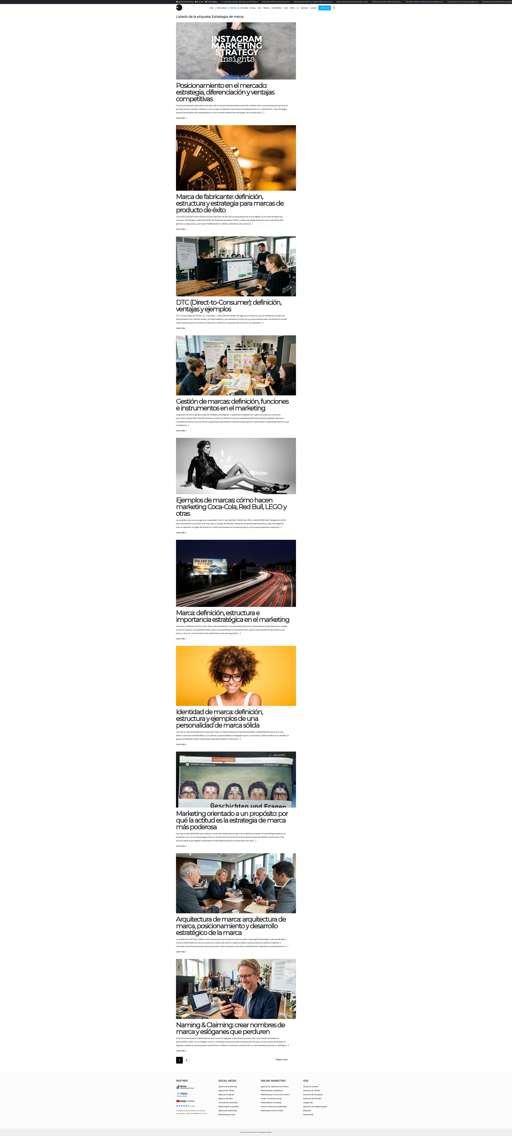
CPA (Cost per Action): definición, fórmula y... (325, 2)
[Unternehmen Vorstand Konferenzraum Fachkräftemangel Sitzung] (236, 883)
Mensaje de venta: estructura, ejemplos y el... (401, 2)
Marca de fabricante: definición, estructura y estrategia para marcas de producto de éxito (229, 203)
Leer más (180, 117)
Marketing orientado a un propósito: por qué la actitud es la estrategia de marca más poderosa (232, 820)
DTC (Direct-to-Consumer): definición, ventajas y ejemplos (228, 305)
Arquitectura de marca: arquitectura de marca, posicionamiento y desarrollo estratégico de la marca (231, 926)
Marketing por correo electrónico (275, 1094)
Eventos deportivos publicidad (274, 1106)
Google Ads (308, 1102)
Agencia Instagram (226, 1094)
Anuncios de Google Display (315, 1106)
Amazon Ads (308, 1114)
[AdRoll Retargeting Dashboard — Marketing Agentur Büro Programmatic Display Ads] (236, 266)
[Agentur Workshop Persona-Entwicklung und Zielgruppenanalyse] (236, 365)
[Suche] (334, 8)
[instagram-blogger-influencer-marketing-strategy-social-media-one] (236, 51)
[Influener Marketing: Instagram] (236, 780)
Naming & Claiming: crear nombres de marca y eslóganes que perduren (230, 1028)
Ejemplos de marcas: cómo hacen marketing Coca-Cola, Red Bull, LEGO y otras (231, 506)
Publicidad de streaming (271, 1102)
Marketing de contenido (228, 1106)
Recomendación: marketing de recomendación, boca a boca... (441, 2)
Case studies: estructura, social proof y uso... (480, 2)
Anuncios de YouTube (312, 1098)
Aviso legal (262, 1132)
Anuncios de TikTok (311, 1090)
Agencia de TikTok (226, 1090)
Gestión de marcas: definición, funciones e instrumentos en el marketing (232, 404)
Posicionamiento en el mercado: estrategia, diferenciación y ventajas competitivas (225, 92)
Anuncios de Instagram (313, 1094)
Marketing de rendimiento (272, 1090)
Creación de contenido (228, 1102)
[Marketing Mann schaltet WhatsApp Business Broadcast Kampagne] (236, 989)
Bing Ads (307, 1110)
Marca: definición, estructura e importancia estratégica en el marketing (232, 616)
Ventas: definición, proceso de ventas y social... (290, 2)
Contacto (269, 1132)
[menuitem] (185, 1)
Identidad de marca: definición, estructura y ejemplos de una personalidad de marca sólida (219, 718)
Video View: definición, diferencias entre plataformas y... (363, 2)
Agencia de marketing (227, 1086)
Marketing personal (226, 1114)
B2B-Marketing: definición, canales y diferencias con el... (251, 2)
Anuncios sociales (310, 1086)
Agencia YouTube (225, 1098)
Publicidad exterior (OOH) (272, 1110)
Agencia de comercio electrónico (275, 1086)
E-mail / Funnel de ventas (271, 1098)
